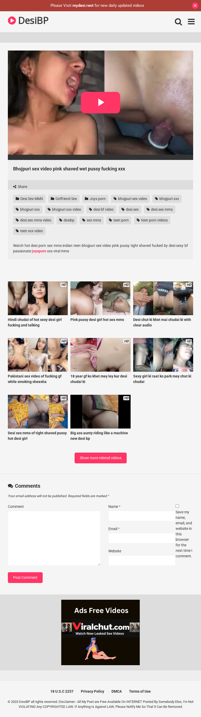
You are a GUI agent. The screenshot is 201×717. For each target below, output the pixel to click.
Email (114, 529)
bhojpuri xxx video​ (66, 209)
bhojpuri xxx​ (169, 199)
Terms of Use (140, 691)
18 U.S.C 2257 (62, 691)
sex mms (93, 220)
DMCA (116, 691)
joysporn (39, 251)
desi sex (132, 209)
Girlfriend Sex (66, 199)
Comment (16, 506)
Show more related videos (100, 458)
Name (114, 506)
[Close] (195, 5)
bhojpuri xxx (29, 209)
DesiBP (32, 20)
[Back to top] (183, 701)
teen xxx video (31, 231)
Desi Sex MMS (31, 199)
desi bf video (103, 209)
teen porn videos (154, 220)
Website (114, 551)
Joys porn (97, 199)
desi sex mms (161, 209)
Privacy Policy (92, 691)
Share (22, 187)
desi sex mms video (35, 220)
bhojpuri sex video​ (132, 199)
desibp (68, 220)
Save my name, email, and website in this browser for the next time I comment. (184, 534)
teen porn (121, 220)
